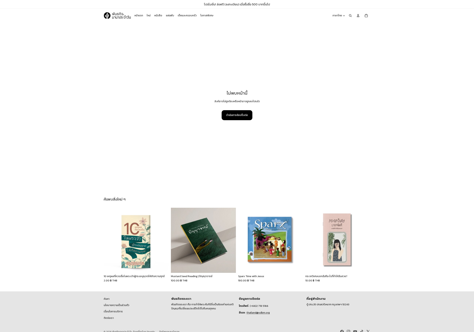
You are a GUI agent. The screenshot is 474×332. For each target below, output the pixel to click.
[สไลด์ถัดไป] (163, 240)
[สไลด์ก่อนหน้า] (109, 240)
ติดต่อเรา (109, 318)
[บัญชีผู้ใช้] (358, 15)
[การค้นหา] (350, 15)
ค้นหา (106, 299)
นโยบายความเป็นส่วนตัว (116, 305)
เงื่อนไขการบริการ (113, 311)
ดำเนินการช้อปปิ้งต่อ (237, 115)
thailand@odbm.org (258, 313)
